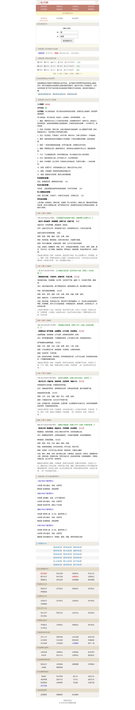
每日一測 (91, 643)
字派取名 (59, 625)
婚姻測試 (57, 565)
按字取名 (91, 589)
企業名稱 (44, 652)
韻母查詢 (44, 683)
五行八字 (44, 637)
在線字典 (91, 683)
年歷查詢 (91, 664)
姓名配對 (75, 695)
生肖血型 (59, 640)
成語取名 (75, 573)
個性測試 (67, 554)
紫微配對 (59, 695)
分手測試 (77, 561)
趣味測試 (77, 551)
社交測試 (67, 551)
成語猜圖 (44, 679)
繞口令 (75, 676)
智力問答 (59, 676)
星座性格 (59, 637)
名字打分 (44, 18)
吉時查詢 (59, 664)
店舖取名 (59, 652)
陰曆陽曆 (75, 664)
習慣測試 (77, 558)
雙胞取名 (44, 580)
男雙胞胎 (44, 592)
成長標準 (59, 683)
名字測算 (59, 18)
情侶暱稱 (75, 580)
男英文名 (59, 613)
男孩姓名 (59, 9)
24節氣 (43, 667)
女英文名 (75, 613)
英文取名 (91, 613)
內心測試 (67, 561)
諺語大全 (59, 679)
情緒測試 (57, 558)
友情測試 (77, 554)
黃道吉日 (44, 664)
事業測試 (57, 551)
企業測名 (75, 652)
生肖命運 (75, 637)
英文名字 (44, 613)
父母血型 (59, 643)
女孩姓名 (75, 9)
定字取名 (59, 589)
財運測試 (67, 565)
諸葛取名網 (43, 2)
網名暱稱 (91, 580)
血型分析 (91, 637)
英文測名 (44, 616)
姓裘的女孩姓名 (59, 94)
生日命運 (44, 643)
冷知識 (75, 683)
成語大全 (91, 676)
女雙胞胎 (44, 604)
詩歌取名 (91, 577)
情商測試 (57, 554)
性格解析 (91, 640)
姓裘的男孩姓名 (44, 94)
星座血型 (75, 640)
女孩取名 (75, 6)
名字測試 (44, 9)
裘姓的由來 (72, 94)
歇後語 (43, 676)
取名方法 (59, 655)
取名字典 (59, 577)
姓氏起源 (59, 580)
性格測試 (67, 547)
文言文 (75, 679)
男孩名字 (44, 589)
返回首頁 (44, 6)
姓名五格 (59, 573)
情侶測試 (67, 558)
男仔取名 (91, 625)
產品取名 (91, 655)
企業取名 (75, 655)
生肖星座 (44, 640)
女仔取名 (44, 628)
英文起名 (91, 6)
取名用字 (75, 18)
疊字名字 (44, 577)
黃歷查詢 (91, 9)
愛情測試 (77, 547)
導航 (96, 2)
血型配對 (44, 695)
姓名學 (43, 655)
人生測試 (57, 561)
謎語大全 (91, 679)
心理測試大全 (42, 543)
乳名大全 (91, 573)
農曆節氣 (59, 667)
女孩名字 (44, 601)
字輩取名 (44, 625)
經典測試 (57, 547)
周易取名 (75, 625)
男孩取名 (59, 6)
